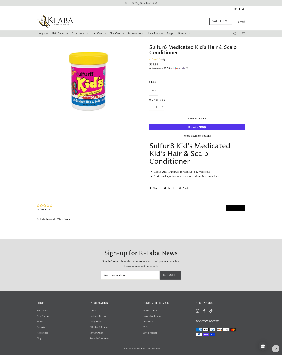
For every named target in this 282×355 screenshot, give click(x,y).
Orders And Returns (152, 316)
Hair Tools (154, 33)
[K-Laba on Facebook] (204, 311)
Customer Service (98, 316)
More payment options (197, 135)
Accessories (134, 33)
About (93, 310)
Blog (39, 338)
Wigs (42, 33)
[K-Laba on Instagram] (197, 311)
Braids (40, 321)
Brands (182, 33)
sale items (220, 21)
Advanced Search (151, 310)
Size (152, 82)
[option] (141, 3)
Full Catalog (42, 310)
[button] (197, 68)
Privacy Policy (96, 332)
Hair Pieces (58, 33)
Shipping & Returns (99, 327)
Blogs (170, 33)
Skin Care (115, 33)
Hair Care (97, 33)
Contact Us (148, 321)
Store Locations (150, 332)
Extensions (78, 33)
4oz (154, 90)
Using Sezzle (96, 321)
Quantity (157, 100)
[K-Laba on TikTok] (211, 311)
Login (241, 21)
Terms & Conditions (99, 338)
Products (41, 327)
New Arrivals (43, 316)
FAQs (145, 327)
